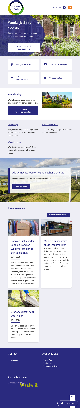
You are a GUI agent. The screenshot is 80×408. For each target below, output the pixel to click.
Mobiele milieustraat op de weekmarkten (55, 242)
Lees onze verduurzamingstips (23, 110)
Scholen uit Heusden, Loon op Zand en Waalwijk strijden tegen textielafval (23, 246)
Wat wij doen (21, 186)
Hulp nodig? (13, 125)
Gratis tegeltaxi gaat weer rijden (22, 313)
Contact (14, 360)
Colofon (48, 360)
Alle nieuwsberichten (57, 215)
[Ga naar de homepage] (16, 7)
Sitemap (48, 363)
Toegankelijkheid (52, 366)
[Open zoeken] (70, 7)
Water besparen (14, 142)
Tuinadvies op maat (50, 125)
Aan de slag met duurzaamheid (24, 47)
